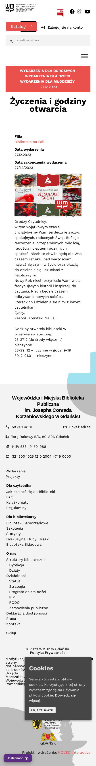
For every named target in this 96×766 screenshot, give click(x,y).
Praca (11, 619)
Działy (14, 570)
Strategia (17, 586)
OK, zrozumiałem (42, 710)
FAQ (9, 497)
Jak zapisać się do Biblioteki (30, 492)
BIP (12, 597)
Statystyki (14, 534)
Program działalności (27, 592)
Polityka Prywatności (48, 652)
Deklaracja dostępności (26, 613)
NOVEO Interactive (74, 752)
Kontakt (13, 624)
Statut (14, 581)
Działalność (16, 576)
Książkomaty (17, 502)
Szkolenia (14, 528)
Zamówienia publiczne (28, 608)
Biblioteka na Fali (29, 142)
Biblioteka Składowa (24, 544)
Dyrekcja (16, 565)
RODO (14, 602)
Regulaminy (16, 508)
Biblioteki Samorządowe (27, 523)
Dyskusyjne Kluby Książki (28, 539)
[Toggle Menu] (84, 56)
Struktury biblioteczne (26, 560)
